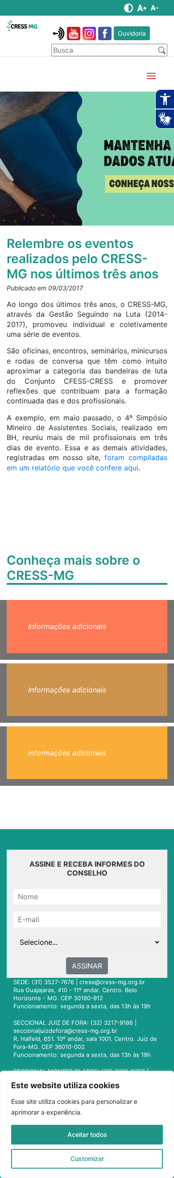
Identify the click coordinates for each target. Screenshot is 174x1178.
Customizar (87, 1158)
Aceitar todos (87, 1134)
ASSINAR (87, 965)
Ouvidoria (132, 33)
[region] (87, 1124)
